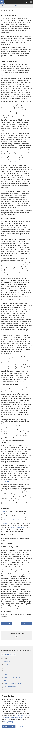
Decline (11, 726)
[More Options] (30, 6)
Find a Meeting (6, 665)
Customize (19, 726)
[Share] (26, 6)
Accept (4, 726)
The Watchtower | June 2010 (9, 6)
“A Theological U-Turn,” (11, 520)
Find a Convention (7, 668)
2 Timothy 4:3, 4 (6, 481)
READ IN (4, 10)
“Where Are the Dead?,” (18, 527)
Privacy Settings (8, 722)
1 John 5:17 (4, 75)
